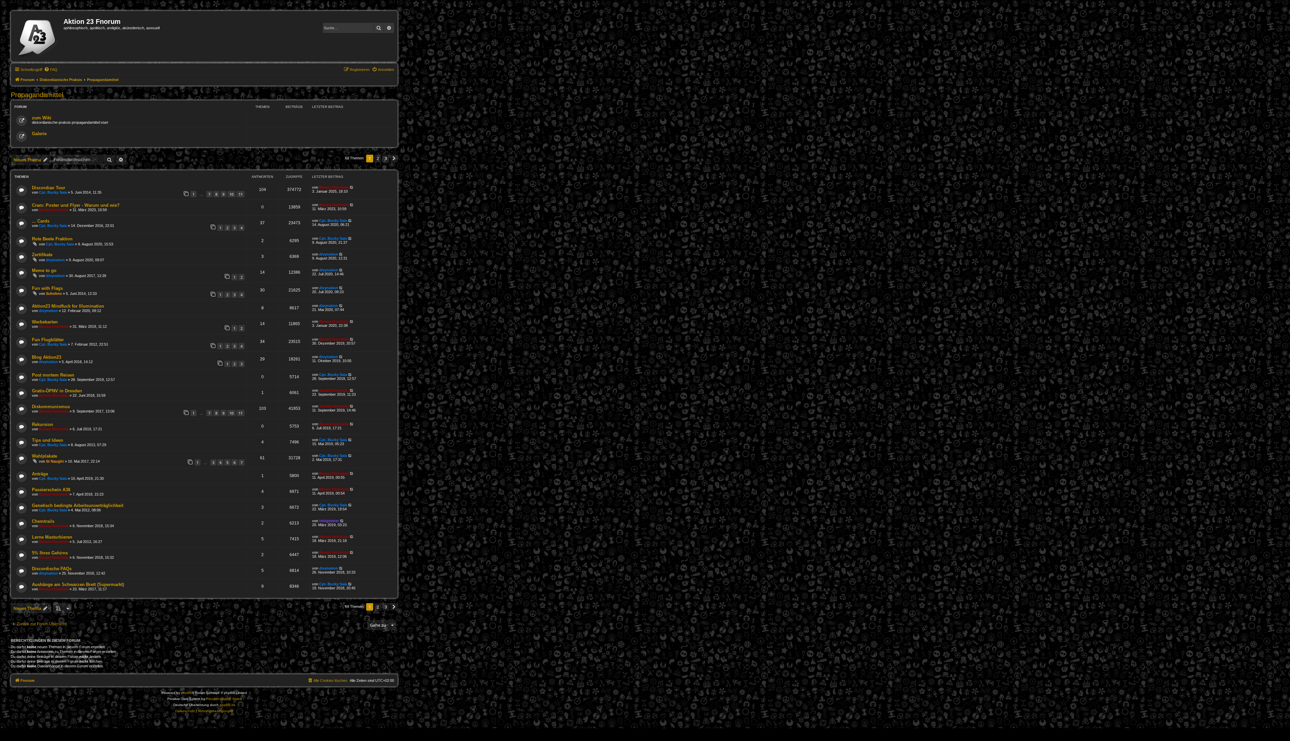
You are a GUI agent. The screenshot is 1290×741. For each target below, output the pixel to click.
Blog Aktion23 (46, 357)
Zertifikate (42, 254)
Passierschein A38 (51, 489)
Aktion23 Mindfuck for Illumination (68, 306)
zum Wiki (41, 117)
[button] (394, 158)
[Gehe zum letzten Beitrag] (352, 187)
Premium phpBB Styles (224, 699)
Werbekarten (45, 321)
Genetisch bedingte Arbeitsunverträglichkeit (77, 505)
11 (241, 194)
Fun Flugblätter (48, 339)
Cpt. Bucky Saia (53, 192)
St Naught (55, 461)
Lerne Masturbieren (52, 537)
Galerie (39, 133)
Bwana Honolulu (334, 187)
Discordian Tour (48, 187)
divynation (55, 260)
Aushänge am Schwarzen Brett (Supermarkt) (78, 584)
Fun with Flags (47, 288)
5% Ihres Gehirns (50, 552)
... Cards (40, 221)
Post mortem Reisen (53, 375)
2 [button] (378, 158)
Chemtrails (43, 521)
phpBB (186, 693)
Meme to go (44, 270)
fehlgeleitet (329, 521)
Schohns (54, 293)
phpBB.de (227, 705)
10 (231, 194)
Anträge (40, 473)
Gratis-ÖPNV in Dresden (57, 390)
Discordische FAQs (52, 568)
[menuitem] (50, 70)
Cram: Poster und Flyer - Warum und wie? (76, 205)
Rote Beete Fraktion (52, 238)
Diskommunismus (51, 406)
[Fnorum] (38, 36)
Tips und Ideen (47, 440)
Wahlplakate (44, 456)
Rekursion (42, 424)
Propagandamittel (37, 95)
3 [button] (386, 158)
